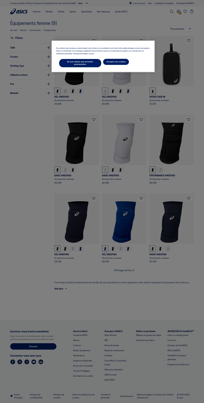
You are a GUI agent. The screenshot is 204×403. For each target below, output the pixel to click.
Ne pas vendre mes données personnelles (80, 63)
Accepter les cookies (116, 62)
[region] (103, 56)
